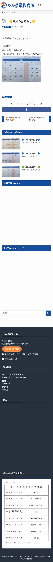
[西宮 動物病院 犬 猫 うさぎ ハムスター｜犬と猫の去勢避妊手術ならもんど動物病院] (17, 5)
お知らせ (8, 27)
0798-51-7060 (13, 349)
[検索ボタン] (39, 5)
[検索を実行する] (48, 313)
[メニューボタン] (48, 5)
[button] (26, 109)
